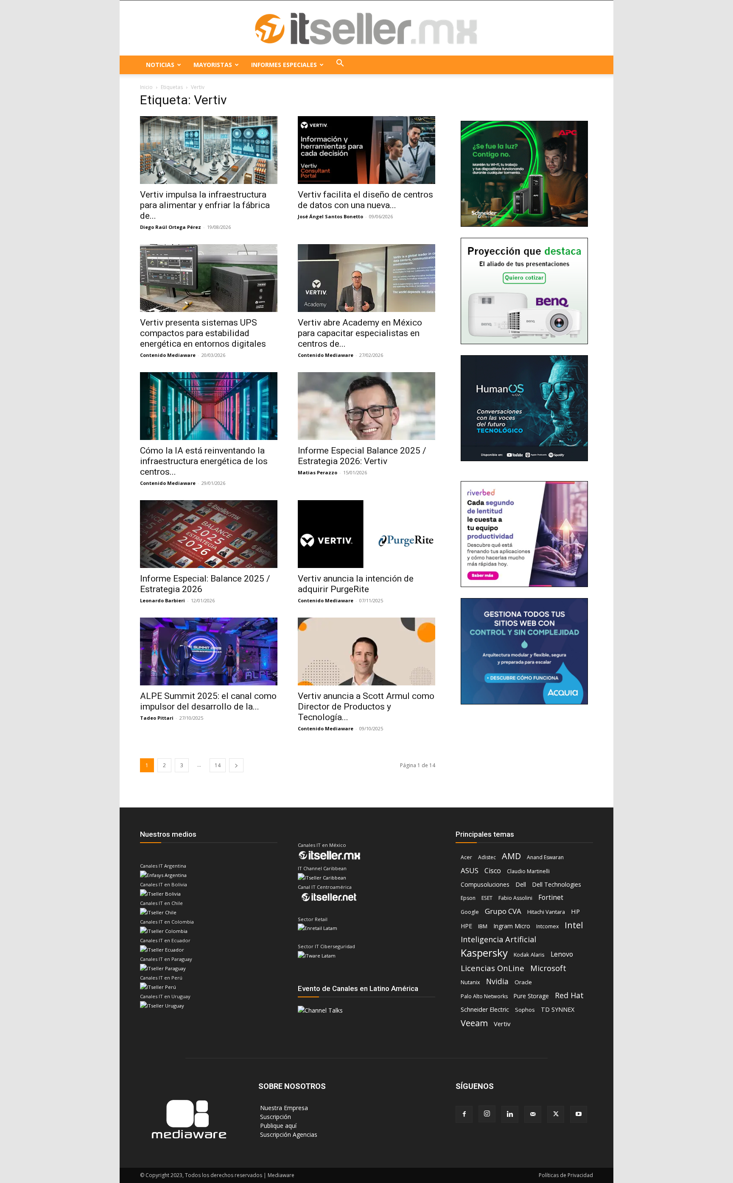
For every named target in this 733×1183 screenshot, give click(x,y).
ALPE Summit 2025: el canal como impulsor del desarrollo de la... (208, 701)
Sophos (525, 1009)
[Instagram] (486, 1113)
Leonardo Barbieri (162, 600)
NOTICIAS (160, 65)
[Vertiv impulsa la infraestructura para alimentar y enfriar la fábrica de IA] (208, 150)
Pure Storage (531, 996)
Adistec (487, 857)
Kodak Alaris (529, 954)
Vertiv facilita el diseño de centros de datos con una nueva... (365, 199)
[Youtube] (578, 1114)
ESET (486, 898)
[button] (340, 65)
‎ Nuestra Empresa (283, 1108)
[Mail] (532, 1114)
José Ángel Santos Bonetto (330, 216)
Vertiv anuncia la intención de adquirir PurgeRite (356, 583)
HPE (466, 926)
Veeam (474, 1023)
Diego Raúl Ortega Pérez (170, 227)
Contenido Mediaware (168, 355)
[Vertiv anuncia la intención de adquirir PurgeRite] (366, 534)
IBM (482, 926)
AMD (511, 856)
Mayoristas (212, 65)
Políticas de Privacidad (566, 1175)
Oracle (523, 982)
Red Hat (569, 995)
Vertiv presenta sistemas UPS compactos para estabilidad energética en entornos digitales (203, 333)
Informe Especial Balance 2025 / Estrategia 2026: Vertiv (362, 455)
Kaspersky (484, 952)
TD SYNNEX (557, 1009)
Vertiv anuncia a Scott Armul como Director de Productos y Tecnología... (366, 706)
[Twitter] (555, 1114)
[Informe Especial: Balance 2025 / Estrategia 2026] (208, 534)
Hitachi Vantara (546, 912)
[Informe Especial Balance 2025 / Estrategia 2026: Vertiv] (366, 406)
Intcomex (547, 926)
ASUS (469, 870)
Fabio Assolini (515, 898)
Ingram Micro (511, 926)
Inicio (146, 87)
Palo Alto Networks (484, 996)
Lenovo (562, 954)
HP (575, 911)
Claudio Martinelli (528, 871)
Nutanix (470, 982)
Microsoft (548, 968)
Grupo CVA (503, 911)
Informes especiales (284, 65)
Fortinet (550, 897)
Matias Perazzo (317, 472)
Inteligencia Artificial (498, 939)
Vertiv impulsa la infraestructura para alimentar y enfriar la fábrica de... (205, 205)
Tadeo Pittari (156, 718)
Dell (520, 884)
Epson (468, 898)
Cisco (492, 870)
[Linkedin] (509, 1114)
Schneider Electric (485, 1009)
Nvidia (497, 981)
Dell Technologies (556, 884)
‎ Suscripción (274, 1117)
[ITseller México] (366, 28)
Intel (574, 925)
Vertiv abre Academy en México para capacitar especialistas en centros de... (360, 333)
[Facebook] (464, 1114)
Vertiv (502, 1023)
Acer (466, 857)
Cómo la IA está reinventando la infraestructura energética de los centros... (204, 461)
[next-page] (236, 765)
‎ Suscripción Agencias (287, 1134)
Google (470, 912)
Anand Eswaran (545, 857)
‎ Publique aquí (277, 1126)
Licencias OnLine (492, 967)
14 (218, 765)
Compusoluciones (485, 884)
